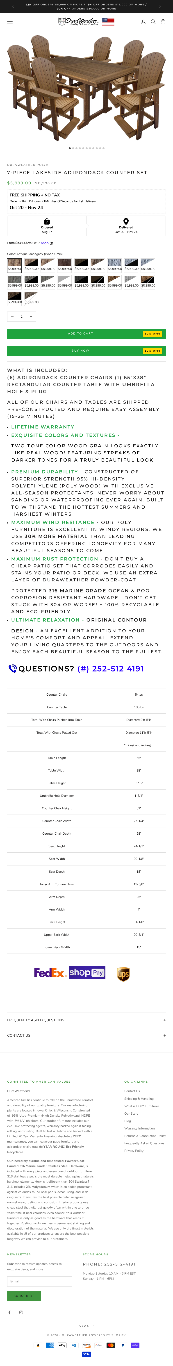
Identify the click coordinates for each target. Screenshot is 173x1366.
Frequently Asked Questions (144, 1143)
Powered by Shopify (107, 1335)
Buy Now (80, 351)
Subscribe (24, 1296)
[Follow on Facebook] (9, 1312)
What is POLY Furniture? (141, 1106)
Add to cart (80, 334)
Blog (127, 1121)
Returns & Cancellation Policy (145, 1136)
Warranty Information (139, 1128)
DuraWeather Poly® (28, 164)
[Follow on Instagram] (21, 1312)
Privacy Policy (133, 1151)
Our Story (131, 1113)
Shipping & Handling (139, 1099)
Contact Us (132, 1091)
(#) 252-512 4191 (110, 668)
